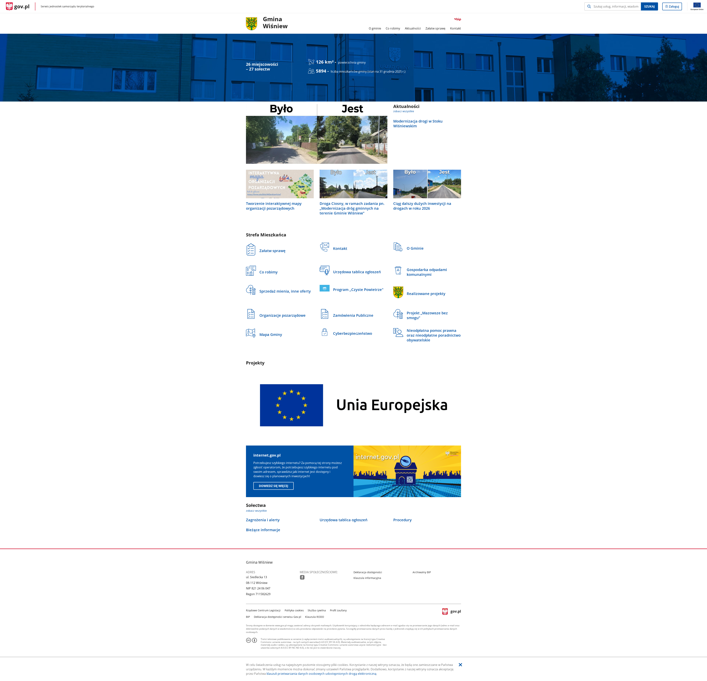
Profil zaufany (338, 610)
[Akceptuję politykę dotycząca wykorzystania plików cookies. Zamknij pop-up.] (460, 664)
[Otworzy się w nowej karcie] (302, 577)
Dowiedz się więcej (273, 486)
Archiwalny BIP (422, 572)
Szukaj (649, 6)
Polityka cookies (294, 610)
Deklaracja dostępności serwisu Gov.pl (277, 617)
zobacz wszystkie (403, 111)
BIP (248, 617)
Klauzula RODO (314, 617)
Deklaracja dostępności (368, 572)
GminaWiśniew (275, 22)
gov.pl (455, 613)
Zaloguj (675, 7)
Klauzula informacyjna (367, 578)
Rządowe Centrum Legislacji (263, 610)
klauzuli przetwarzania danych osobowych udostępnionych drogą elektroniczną (321, 674)
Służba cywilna (317, 610)
